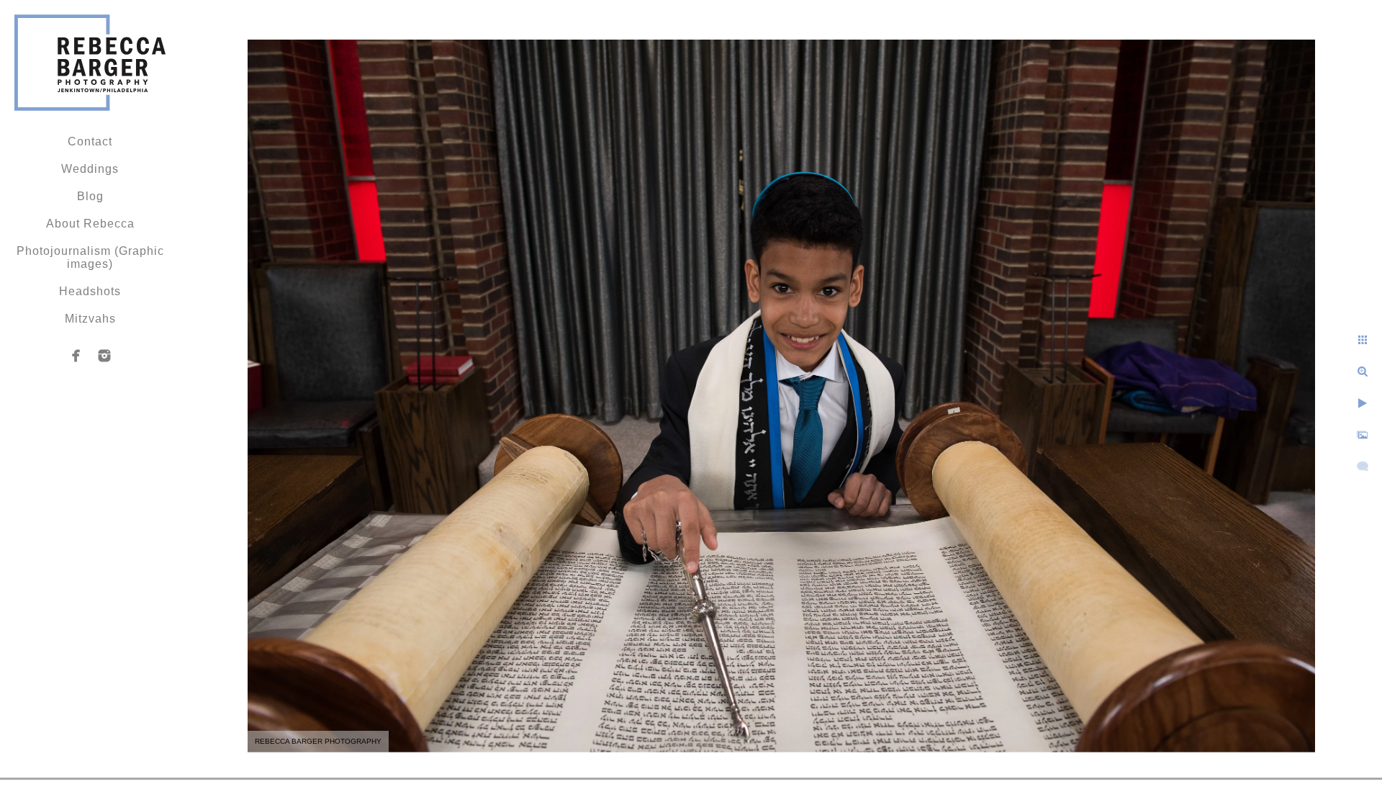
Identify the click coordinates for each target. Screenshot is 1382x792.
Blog (90, 196)
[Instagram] (104, 355)
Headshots (90, 291)
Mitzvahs (90, 318)
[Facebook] (76, 355)
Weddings (90, 169)
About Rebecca (90, 223)
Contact (90, 141)
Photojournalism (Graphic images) (90, 257)
